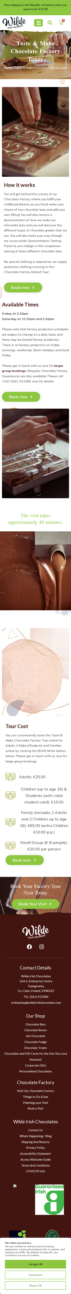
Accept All (35, 1264)
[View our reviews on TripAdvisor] (21, 1201)
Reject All (35, 1285)
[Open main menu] (38, 22)
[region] (35, 1266)
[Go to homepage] (35, 932)
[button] (50, 22)
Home (8, 68)
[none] (14, 22)
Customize (35, 1275)
